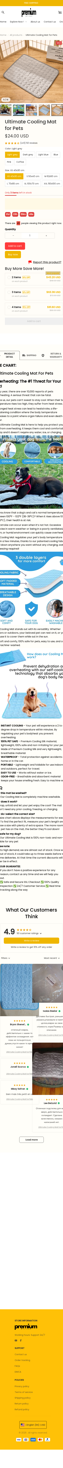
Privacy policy (22, 1386)
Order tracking (22, 1360)
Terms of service (24, 1392)
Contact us (21, 1354)
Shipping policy (23, 1397)
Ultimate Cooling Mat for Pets (19, 1052)
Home (3, 35)
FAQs (17, 1366)
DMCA (18, 1371)
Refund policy (22, 1409)
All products (16, 35)
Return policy (22, 1403)
